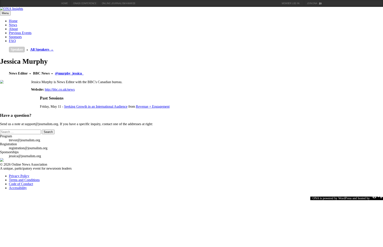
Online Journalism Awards (118, 3)
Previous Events (20, 33)
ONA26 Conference (84, 3)
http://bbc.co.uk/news (60, 89)
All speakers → (42, 49)
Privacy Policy (19, 176)
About (13, 29)
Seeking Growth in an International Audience (95, 106)
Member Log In (291, 3)
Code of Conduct (21, 184)
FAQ (12, 41)
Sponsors (15, 37)
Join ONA (312, 3)
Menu (5, 13)
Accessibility (18, 188)
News (13, 25)
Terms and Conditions (24, 180)
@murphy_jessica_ (69, 73)
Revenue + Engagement (153, 106)
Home (64, 3)
